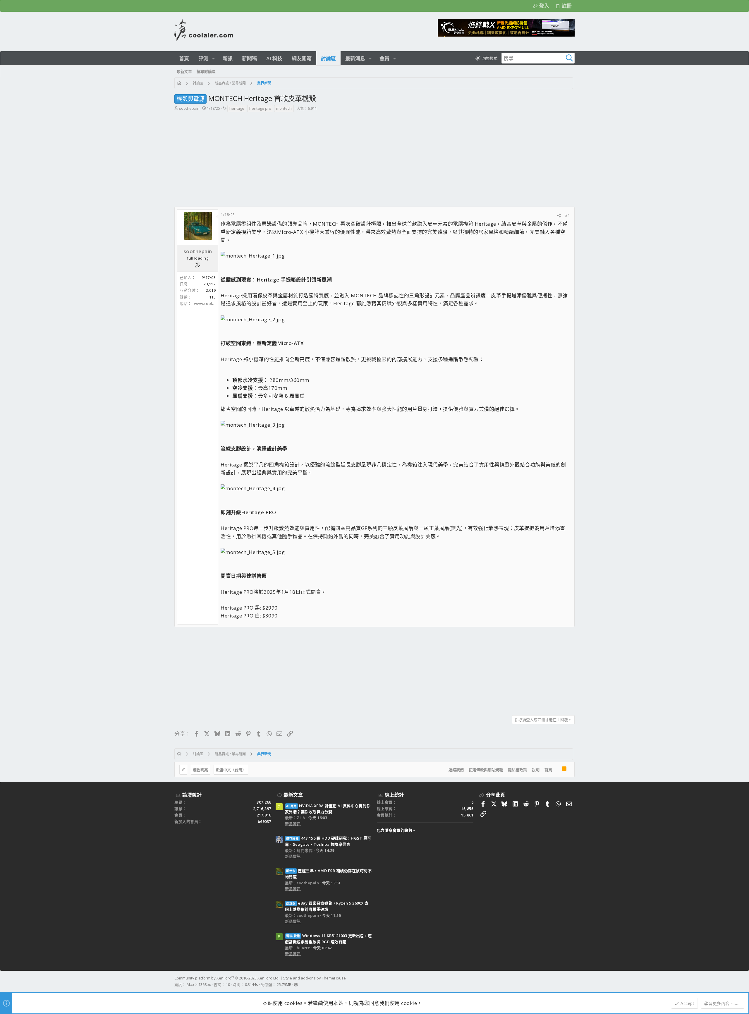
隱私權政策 (517, 769)
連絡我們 (456, 769)
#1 (567, 215)
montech (284, 108)
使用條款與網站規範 (486, 769)
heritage (236, 108)
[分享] (559, 215)
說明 (536, 769)
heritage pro (260, 108)
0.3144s (251, 984)
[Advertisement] (373, 157)
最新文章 (293, 795)
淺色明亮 (200, 769)
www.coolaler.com (211, 303)
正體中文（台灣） (231, 769)
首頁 (548, 769)
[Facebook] (572, 981)
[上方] (557, 769)
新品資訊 (293, 823)
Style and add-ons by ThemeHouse (314, 978)
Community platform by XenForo (226, 978)
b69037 (264, 821)
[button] (213, 58)
